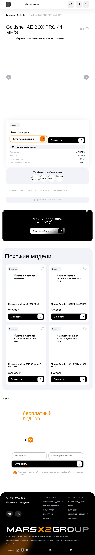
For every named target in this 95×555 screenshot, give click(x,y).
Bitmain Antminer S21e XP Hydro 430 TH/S (68, 365)
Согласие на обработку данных (41, 540)
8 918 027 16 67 (18, 497)
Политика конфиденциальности (67, 540)
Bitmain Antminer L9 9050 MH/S (23, 304)
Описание (12, 190)
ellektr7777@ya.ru (20, 502)
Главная (10, 15)
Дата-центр (73, 510)
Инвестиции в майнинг (78, 514)
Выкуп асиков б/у (75, 498)
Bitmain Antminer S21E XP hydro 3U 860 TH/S (25, 365)
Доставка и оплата (61, 190)
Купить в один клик (23, 138)
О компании (48, 514)
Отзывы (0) (44, 190)
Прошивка (72, 518)
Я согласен (22, 472)
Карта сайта (11, 544)
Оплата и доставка (51, 506)
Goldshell (22, 15)
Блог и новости (49, 498)
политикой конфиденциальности (43, 472)
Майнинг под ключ (76, 502)
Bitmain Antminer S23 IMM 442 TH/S (68, 304)
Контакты (47, 518)
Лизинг (71, 506)
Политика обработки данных (17, 540)
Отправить (21, 463)
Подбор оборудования (53, 502)
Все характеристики (28, 190)
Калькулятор (48, 510)
